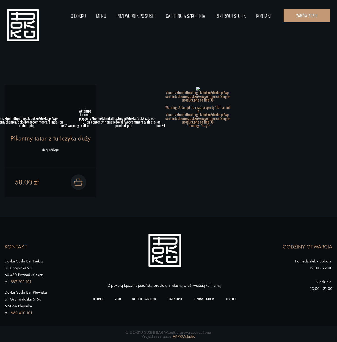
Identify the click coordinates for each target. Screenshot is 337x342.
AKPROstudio (184, 336)
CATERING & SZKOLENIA (185, 15)
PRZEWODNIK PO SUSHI (136, 15)
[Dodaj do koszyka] (78, 182)
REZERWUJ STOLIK (230, 15)
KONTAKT (264, 15)
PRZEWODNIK (175, 299)
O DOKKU (78, 15)
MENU (101, 15)
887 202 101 (21, 281)
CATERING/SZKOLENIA (144, 299)
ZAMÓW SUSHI (307, 16)
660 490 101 (21, 313)
